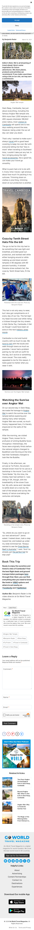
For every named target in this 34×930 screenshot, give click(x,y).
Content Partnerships (17, 877)
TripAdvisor (21, 588)
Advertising (17, 873)
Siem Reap (22, 638)
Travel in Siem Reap (10, 647)
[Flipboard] (28, 861)
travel (11, 141)
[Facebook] (5, 861)
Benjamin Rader (11, 39)
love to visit (7, 344)
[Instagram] (9, 861)
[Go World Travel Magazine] (7, 614)
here (26, 574)
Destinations (17, 883)
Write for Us (13, 927)
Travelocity (7, 588)
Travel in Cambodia (20, 643)
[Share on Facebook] (4, 734)
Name (6, 697)
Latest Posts (12, 607)
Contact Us (17, 880)
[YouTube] (17, 861)
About (5, 607)
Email (6, 707)
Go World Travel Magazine (18, 612)
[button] (31, 2)
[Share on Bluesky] (22, 734)
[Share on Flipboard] (13, 734)
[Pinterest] (13, 861)
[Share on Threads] (17, 734)
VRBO (15, 582)
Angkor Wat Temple (10, 634)
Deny (17, 25)
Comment (8, 669)
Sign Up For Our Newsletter (17, 856)
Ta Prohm (7, 643)
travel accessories (10, 158)
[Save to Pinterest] (8, 734)
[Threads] (24, 861)
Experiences (17, 887)
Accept (17, 20)
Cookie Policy (11, 30)
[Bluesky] (20, 861)
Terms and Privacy (21, 30)
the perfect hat (18, 552)
